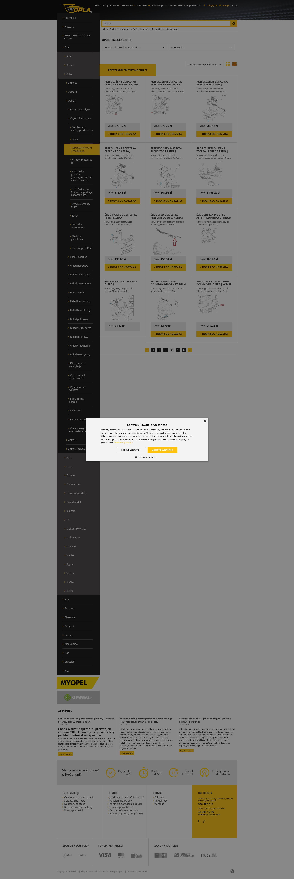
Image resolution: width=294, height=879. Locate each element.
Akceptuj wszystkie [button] (162, 450)
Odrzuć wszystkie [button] (131, 450)
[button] (147, 457)
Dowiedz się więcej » (123, 442)
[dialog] (147, 439)
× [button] (205, 421)
